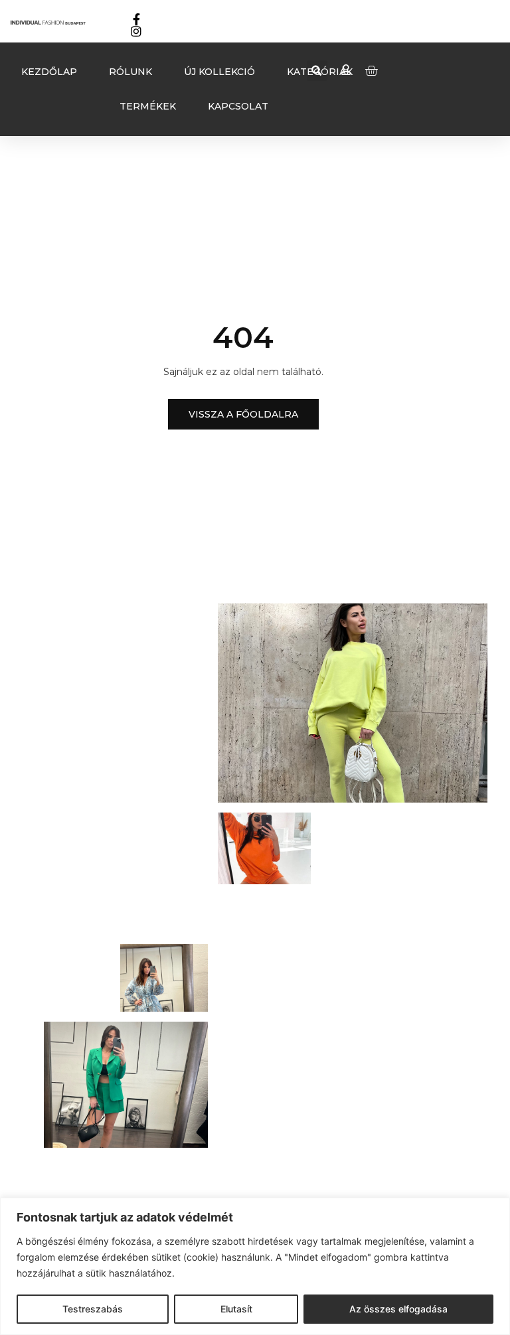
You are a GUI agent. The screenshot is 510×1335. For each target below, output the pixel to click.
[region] (255, 1266)
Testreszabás (92, 1308)
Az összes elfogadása (398, 1308)
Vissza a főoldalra (243, 414)
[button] (317, 70)
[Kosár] (371, 70)
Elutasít (236, 1308)
